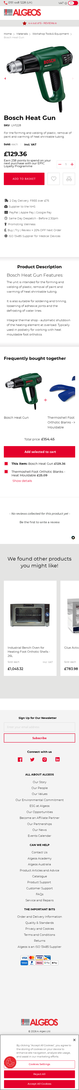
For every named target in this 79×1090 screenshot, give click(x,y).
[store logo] (22, 13)
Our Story (39, 782)
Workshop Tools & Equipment (50, 34)
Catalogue (39, 876)
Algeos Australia (39, 864)
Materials (22, 34)
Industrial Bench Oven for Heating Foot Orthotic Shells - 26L (29, 651)
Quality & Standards (39, 923)
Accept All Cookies (39, 1084)
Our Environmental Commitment (40, 800)
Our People (39, 788)
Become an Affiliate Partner (39, 818)
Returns (39, 940)
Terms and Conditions (39, 934)
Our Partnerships (39, 824)
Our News (39, 830)
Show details (22, 480)
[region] (39, 1062)
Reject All (39, 1074)
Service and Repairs (39, 900)
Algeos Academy (40, 858)
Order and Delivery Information (39, 916)
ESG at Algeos (39, 806)
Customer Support (39, 888)
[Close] (74, 1040)
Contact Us (39, 852)
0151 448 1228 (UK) (20, 2)
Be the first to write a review (40, 522)
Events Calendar (39, 835)
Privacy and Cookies (39, 928)
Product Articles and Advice (39, 870)
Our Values (39, 794)
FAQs (39, 894)
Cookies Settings (39, 1064)
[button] (6, 78)
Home (8, 34)
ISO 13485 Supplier (48, 946)
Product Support (39, 882)
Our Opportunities (39, 812)
